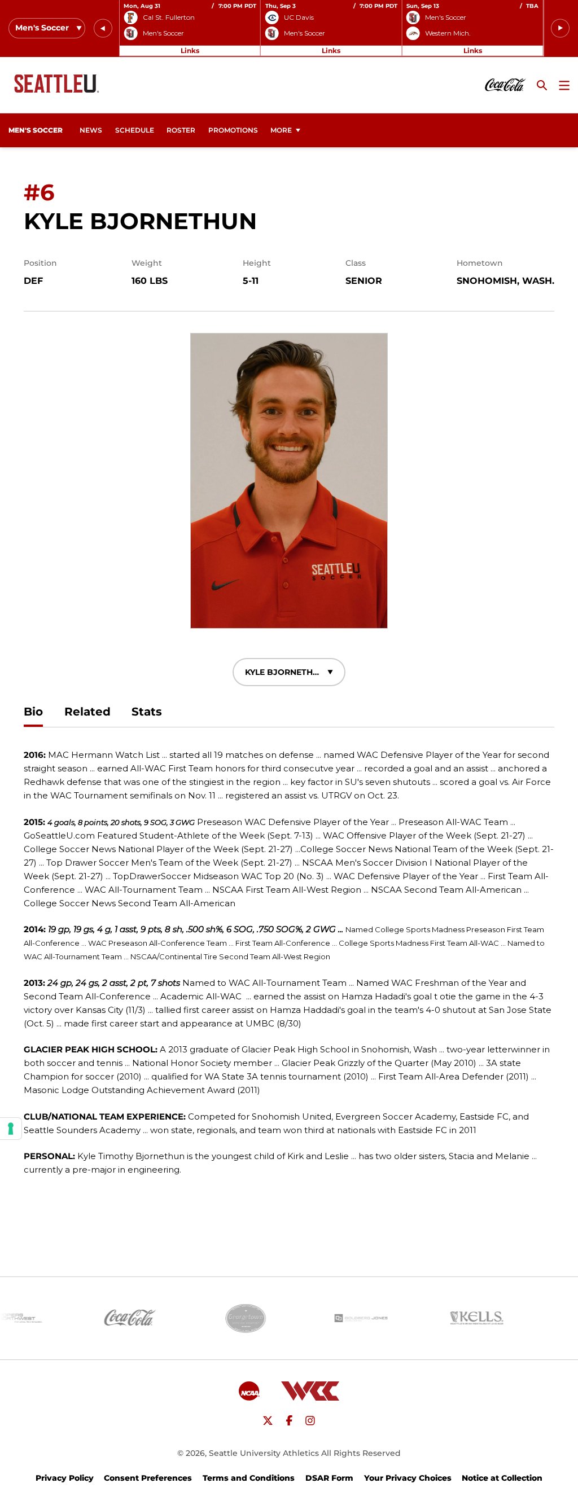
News (91, 130)
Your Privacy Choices (408, 1478)
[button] (103, 28)
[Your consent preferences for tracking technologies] (10, 1128)
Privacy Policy (65, 1478)
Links (190, 50)
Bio (33, 711)
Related (87, 711)
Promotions (233, 130)
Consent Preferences (148, 1478)
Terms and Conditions (249, 1478)
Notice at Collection (502, 1478)
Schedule (134, 130)
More (281, 130)
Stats (147, 711)
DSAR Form (329, 1478)
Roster (181, 130)
